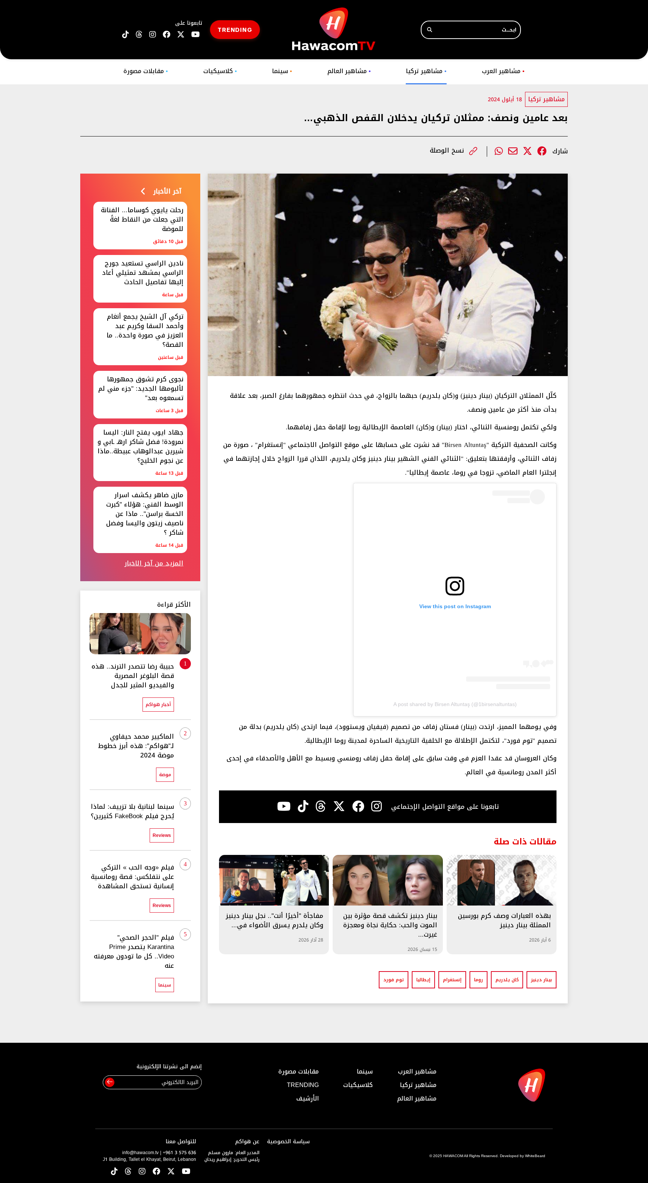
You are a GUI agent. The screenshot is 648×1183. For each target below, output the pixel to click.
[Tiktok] (303, 806)
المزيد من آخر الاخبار (153, 563)
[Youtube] (284, 806)
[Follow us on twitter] (180, 34)
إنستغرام (452, 980)
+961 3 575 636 (179, 1153)
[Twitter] (527, 151)
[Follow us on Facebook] (166, 34)
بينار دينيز (541, 980)
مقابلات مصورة (145, 71)
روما (478, 980)
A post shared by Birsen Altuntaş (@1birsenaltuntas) (455, 704)
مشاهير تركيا (426, 71)
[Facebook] (542, 151)
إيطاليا (423, 980)
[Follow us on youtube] (195, 34)
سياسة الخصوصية (288, 1142)
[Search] (429, 29)
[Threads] (139, 34)
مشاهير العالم (349, 71)
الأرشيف (307, 1098)
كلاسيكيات (220, 71)
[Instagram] (376, 806)
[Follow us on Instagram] (153, 34)
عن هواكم (247, 1142)
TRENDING (235, 29)
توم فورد (393, 980)
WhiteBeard (535, 1156)
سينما (282, 71)
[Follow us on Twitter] (171, 1172)
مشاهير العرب (503, 71)
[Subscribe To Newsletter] (109, 1082)
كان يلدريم (507, 980)
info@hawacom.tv (140, 1153)
